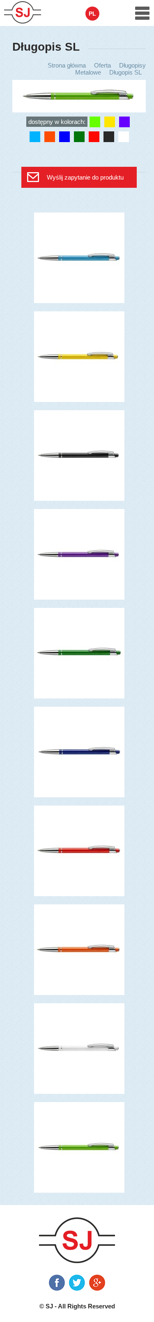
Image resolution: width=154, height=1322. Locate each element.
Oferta (102, 65)
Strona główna (67, 65)
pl (92, 13)
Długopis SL (125, 72)
